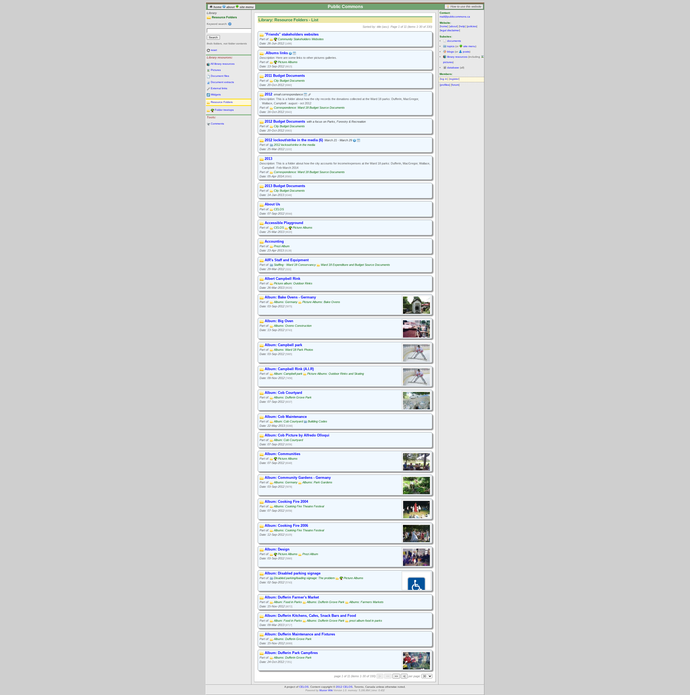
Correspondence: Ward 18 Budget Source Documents (309, 107)
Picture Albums (288, 62)
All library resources (222, 63)
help (462, 26)
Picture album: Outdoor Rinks (293, 283)
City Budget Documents (289, 80)
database (453, 67)
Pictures (216, 69)
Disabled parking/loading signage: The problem (304, 578)
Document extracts (222, 82)
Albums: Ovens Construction (293, 325)
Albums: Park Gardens (317, 482)
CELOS (279, 209)
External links (219, 88)
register (454, 78)
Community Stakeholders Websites (301, 39)
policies (472, 26)
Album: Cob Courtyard (288, 421)
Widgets (216, 94)
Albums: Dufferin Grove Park (293, 397)
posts (466, 51)
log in (443, 78)
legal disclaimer (449, 30)
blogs (450, 51)
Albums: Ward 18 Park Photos (293, 349)
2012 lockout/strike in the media (294, 144)
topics (450, 46)
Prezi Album (281, 246)
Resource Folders (222, 102)
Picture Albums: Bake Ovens (321, 302)
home (217, 7)
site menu (246, 7)
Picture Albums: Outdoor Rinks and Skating (335, 373)
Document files (220, 75)
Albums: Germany (286, 302)
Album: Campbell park (288, 373)
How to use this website (465, 6)
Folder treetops (224, 109)
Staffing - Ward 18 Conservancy (295, 264)
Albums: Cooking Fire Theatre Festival (299, 506)
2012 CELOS (344, 686)
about (231, 7)
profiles (444, 84)
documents (454, 40)
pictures (448, 62)
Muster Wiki (326, 690)
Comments (217, 123)
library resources (457, 56)
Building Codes (317, 421)
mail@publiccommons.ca (455, 16)
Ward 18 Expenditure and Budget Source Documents (355, 264)
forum (455, 84)
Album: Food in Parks (288, 602)
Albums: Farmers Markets (366, 602)
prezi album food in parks (365, 620)
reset (214, 50)
